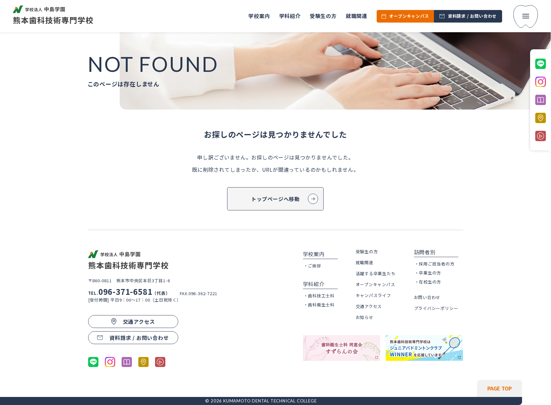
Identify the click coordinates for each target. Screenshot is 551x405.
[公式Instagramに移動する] (110, 362)
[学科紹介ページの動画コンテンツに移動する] (160, 362)
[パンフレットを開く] (127, 362)
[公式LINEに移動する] (93, 362)
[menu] (525, 16)
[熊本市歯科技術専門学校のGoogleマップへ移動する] (143, 362)
